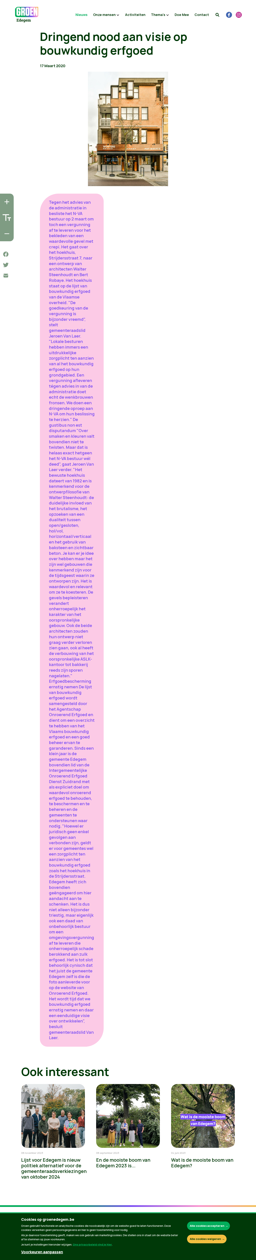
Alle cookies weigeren (205, 1239)
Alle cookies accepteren (207, 1226)
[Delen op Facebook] (6, 254)
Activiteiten (135, 14)
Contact (202, 14)
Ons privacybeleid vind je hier (92, 1244)
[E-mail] (6, 276)
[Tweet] (6, 265)
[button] (217, 15)
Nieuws (82, 14)
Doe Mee (182, 14)
